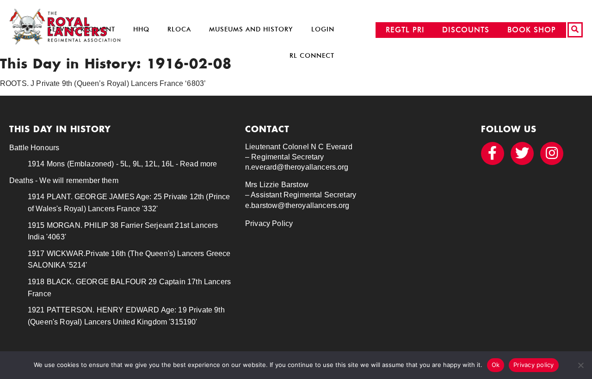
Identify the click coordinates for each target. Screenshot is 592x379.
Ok (496, 364)
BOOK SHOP (531, 29)
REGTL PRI (405, 29)
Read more (198, 164)
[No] (580, 365)
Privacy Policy (269, 223)
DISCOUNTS (465, 29)
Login (322, 29)
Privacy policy (533, 364)
